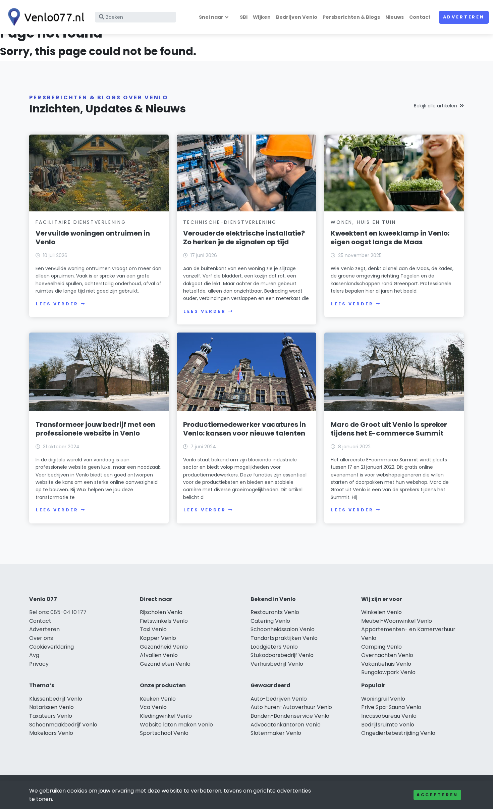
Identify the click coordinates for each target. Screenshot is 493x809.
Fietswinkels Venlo (164, 621)
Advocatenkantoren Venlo (286, 724)
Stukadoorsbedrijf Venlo (282, 655)
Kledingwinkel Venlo (166, 716)
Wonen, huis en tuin (363, 222)
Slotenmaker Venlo (276, 733)
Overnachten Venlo (387, 655)
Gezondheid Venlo (164, 647)
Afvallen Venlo (159, 655)
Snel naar (211, 17)
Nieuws (394, 17)
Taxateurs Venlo (50, 716)
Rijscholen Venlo (161, 612)
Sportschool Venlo (164, 733)
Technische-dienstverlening (230, 222)
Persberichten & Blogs (351, 17)
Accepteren (437, 795)
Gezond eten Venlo (165, 664)
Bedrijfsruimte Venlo (387, 724)
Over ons (41, 638)
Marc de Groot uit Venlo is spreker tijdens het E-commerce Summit (389, 429)
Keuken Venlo (158, 699)
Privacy (39, 664)
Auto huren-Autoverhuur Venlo (291, 707)
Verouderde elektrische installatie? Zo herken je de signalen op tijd (244, 238)
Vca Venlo (153, 707)
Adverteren (464, 17)
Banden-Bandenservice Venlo (290, 716)
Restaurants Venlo (275, 612)
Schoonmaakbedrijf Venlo (63, 724)
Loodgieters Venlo (274, 647)
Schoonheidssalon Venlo (283, 629)
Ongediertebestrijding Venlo (398, 733)
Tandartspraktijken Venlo (284, 638)
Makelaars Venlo (51, 733)
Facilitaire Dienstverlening (81, 222)
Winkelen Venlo (381, 612)
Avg (34, 655)
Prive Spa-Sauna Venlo (391, 707)
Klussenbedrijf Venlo (55, 699)
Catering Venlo (270, 621)
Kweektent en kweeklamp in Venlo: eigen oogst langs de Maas (390, 238)
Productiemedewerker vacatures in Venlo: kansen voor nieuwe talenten (244, 429)
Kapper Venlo (158, 638)
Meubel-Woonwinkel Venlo (396, 621)
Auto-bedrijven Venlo (279, 699)
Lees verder (57, 304)
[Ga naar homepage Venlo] (44, 17)
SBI (244, 17)
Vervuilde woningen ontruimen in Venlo (93, 238)
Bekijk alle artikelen (435, 105)
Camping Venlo (381, 647)
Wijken (262, 17)
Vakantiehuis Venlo (386, 664)
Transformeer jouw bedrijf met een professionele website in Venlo (95, 429)
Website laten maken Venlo (176, 724)
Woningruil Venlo (383, 699)
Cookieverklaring (51, 647)
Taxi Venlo (153, 629)
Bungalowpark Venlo (388, 672)
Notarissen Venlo (51, 707)
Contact (420, 17)
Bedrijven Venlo (296, 17)
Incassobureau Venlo (389, 716)
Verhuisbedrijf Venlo (277, 664)
